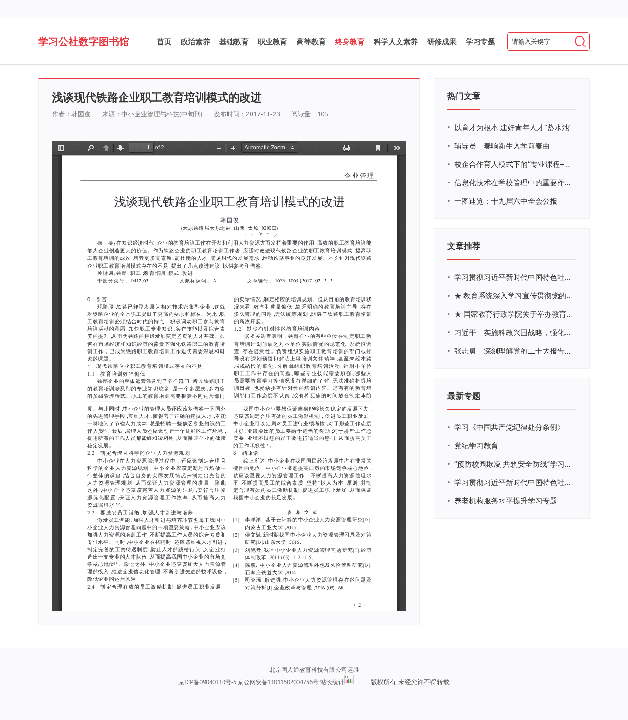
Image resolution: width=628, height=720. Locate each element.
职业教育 (272, 41)
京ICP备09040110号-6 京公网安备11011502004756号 (248, 682)
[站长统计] (349, 682)
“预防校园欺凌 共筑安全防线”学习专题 (514, 464)
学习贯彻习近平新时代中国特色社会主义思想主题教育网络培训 (514, 277)
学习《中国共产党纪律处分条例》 (509, 427)
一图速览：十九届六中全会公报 (505, 201)
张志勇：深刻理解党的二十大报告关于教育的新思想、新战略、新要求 (514, 351)
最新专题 (463, 395)
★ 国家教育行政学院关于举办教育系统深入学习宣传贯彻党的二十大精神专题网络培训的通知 (514, 314)
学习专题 (480, 41)
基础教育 (234, 41)
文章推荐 (463, 245)
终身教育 (350, 41)
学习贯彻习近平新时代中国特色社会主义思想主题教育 (514, 482)
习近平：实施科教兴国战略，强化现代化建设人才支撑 (514, 332)
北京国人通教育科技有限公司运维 (314, 669)
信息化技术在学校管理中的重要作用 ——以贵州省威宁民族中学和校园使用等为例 (514, 182)
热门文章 (463, 95)
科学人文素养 (396, 41)
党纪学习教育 (476, 445)
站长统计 (332, 682)
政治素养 (195, 41)
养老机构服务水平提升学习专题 (505, 501)
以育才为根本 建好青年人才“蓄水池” (513, 127)
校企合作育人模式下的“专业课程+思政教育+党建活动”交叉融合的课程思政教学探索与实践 (514, 164)
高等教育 (311, 41)
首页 (164, 41)
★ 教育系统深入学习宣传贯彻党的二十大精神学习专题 (514, 296)
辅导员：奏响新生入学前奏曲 (502, 146)
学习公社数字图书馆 (83, 41)
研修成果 (442, 41)
